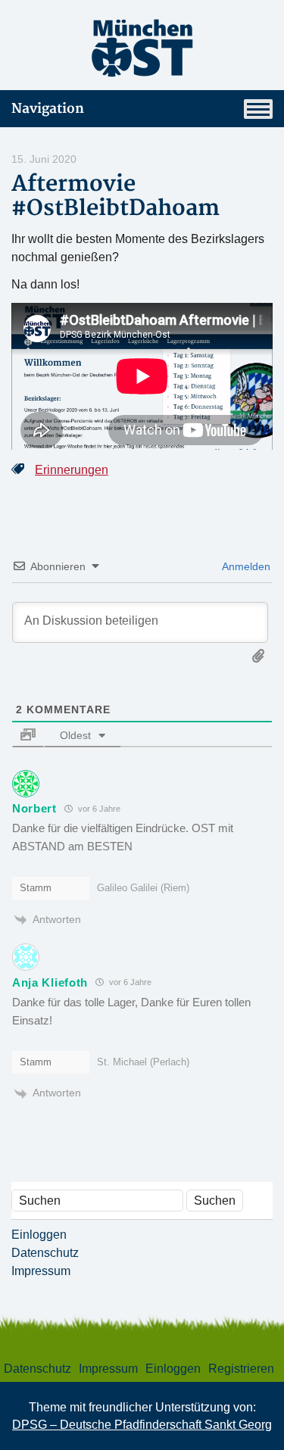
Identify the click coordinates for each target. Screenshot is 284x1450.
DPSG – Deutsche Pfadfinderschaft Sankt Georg (142, 1424)
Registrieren (241, 1368)
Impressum (40, 1270)
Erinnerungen (71, 469)
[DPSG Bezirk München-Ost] (142, 47)
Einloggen (39, 1234)
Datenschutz (45, 1252)
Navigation (47, 109)
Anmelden (245, 566)
